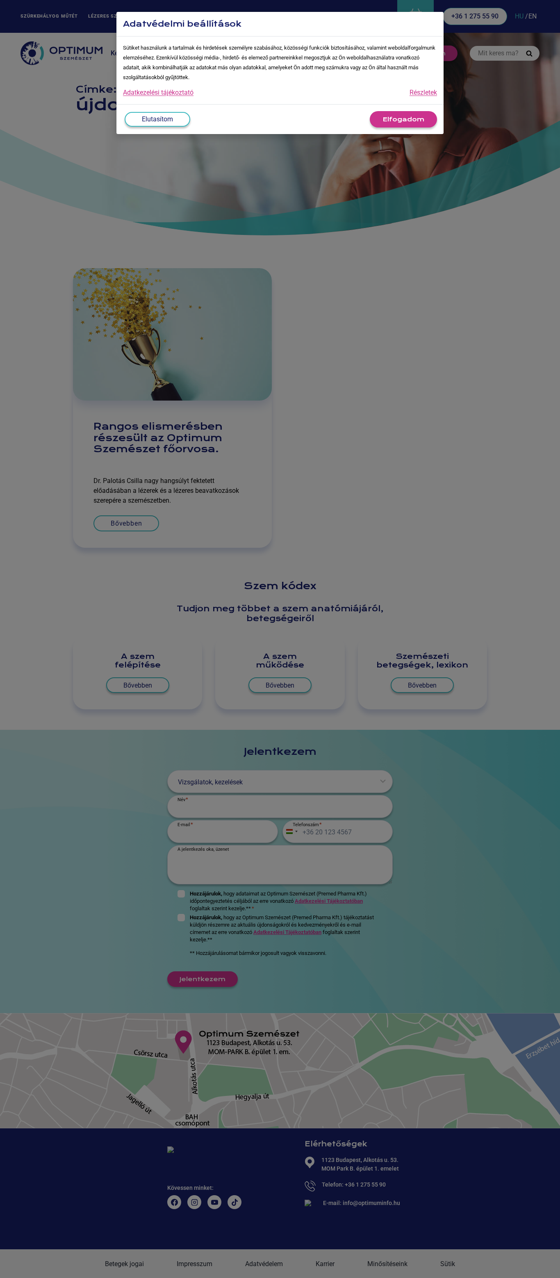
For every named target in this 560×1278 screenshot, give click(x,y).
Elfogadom (403, 119)
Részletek (423, 92)
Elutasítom (157, 119)
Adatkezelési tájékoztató (158, 92)
